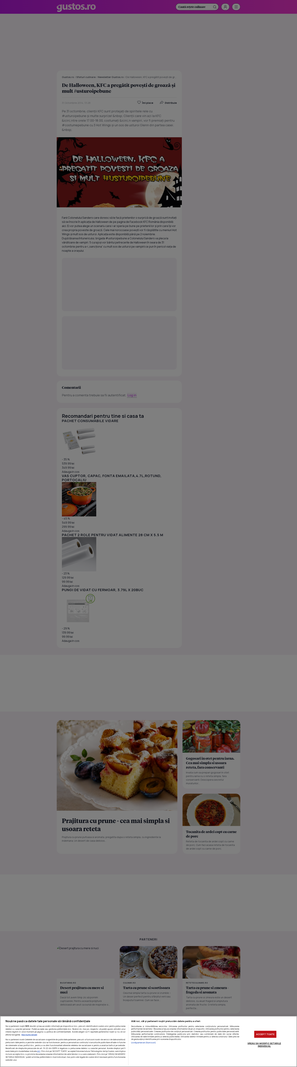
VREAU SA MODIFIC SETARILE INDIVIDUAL (264, 1045)
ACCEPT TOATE (265, 1034)
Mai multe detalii (29, 1034)
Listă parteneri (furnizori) (143, 1042)
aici (38, 1051)
